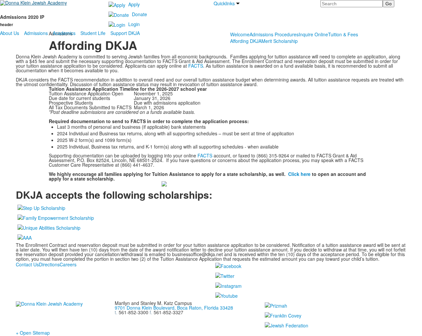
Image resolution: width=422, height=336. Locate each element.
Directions (49, 264)
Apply (134, 4)
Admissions (36, 33)
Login (134, 24)
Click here (299, 174)
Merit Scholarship (279, 41)
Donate (139, 14)
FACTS (195, 65)
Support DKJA (125, 33)
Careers (68, 264)
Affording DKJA (245, 41)
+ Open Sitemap (33, 332)
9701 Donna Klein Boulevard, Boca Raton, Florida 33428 (174, 307)
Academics (64, 33)
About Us (9, 33)
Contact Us (27, 264)
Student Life (93, 33)
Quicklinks (224, 3)
